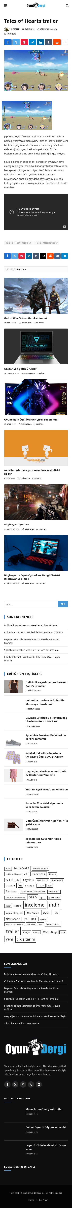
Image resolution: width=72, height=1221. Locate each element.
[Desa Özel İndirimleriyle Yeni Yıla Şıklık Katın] (13, 825)
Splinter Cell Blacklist (15, 924)
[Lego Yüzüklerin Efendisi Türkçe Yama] (13, 1149)
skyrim (43, 918)
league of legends (14, 912)
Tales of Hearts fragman (18, 243)
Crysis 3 (28, 880)
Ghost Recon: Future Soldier (33, 891)
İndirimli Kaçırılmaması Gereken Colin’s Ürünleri (31, 625)
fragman (11, 891)
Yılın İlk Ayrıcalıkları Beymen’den (47, 789)
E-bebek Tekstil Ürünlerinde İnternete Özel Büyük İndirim (44, 755)
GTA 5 (33, 897)
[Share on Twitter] (16, 42)
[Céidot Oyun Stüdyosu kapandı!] (13, 1131)
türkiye (26, 932)
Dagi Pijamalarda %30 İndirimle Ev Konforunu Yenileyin (46, 773)
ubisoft (36, 932)
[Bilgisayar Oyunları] (36, 502)
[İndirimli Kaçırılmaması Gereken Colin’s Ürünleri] (13, 686)
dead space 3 (57, 880)
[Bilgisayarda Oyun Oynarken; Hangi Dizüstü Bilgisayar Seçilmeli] (36, 553)
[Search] (67, 5)
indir (54, 904)
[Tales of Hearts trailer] (36, 70)
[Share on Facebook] (8, 42)
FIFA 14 (41, 886)
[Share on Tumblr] (48, 42)
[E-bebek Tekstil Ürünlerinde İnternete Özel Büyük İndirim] (13, 757)
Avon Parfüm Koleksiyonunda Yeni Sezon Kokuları (44, 804)
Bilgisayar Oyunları (16, 524)
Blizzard (52, 874)
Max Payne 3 (33, 913)
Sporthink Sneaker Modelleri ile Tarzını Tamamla (31, 650)
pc (56, 912)
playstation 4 (13, 918)
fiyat (49, 886)
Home (31, 1199)
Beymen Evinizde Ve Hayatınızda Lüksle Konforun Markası (46, 719)
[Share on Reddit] (57, 42)
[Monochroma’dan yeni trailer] (13, 1113)
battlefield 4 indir (40, 868)
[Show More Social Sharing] (64, 42)
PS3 (25, 919)
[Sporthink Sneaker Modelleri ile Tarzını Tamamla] (13, 739)
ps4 (33, 919)
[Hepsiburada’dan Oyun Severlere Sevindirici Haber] (36, 448)
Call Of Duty (12, 880)
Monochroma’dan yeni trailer (44, 1109)
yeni (9, 939)
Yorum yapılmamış (48, 29)
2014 (8, 868)
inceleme (35, 905)
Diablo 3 (10, 885)
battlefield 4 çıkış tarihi (17, 874)
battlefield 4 (21, 868)
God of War (54, 891)
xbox (63, 932)
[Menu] (5, 6)
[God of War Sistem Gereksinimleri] (36, 296)
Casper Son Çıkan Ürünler (20, 368)
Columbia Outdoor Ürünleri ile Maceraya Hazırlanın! (33, 632)
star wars (31, 924)
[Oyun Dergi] (36, 5)
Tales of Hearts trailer (46, 243)
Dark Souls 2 (42, 880)
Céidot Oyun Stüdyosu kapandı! (46, 1127)
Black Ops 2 (38, 874)
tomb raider (53, 924)
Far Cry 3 (29, 885)
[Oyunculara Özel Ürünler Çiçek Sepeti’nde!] (36, 397)
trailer (12, 931)
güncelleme (54, 897)
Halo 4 (17, 905)
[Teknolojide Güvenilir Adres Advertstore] (13, 843)
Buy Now (43, 1199)
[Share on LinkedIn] (40, 42)
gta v (43, 897)
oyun (46, 912)
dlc (20, 886)
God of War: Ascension (15, 897)
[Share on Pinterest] (24, 42)
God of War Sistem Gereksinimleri (25, 318)
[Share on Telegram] (32, 42)
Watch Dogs (50, 932)
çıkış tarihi (26, 939)
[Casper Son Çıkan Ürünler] (36, 346)
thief (41, 924)
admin (16, 29)
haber (8, 906)
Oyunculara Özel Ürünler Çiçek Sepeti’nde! (31, 419)
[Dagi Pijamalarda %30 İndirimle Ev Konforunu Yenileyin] (13, 775)
